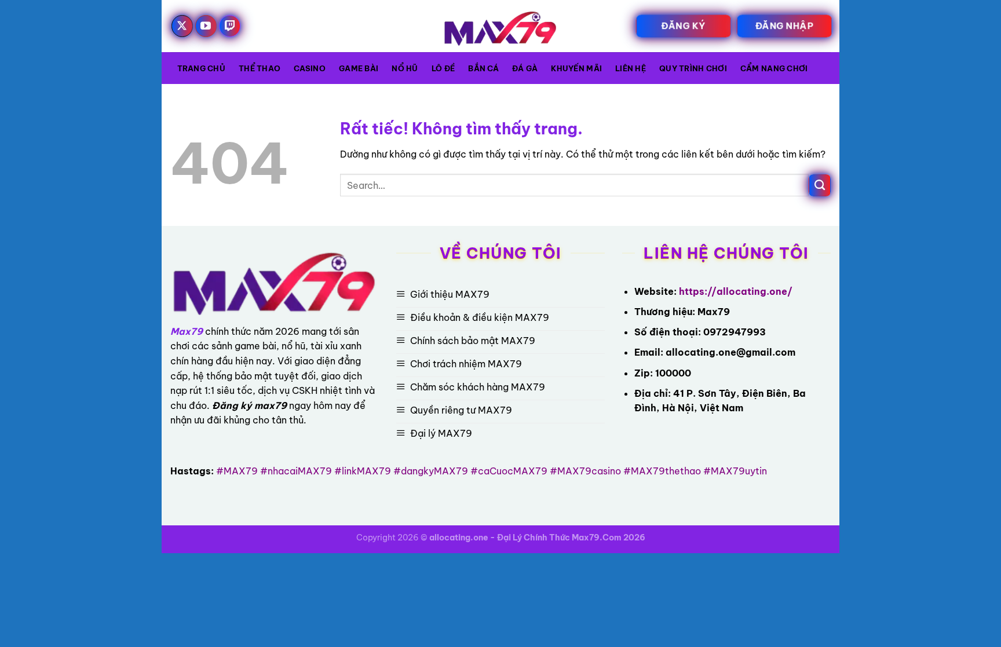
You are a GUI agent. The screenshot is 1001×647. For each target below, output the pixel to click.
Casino (310, 68)
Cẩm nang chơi (774, 68)
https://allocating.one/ (735, 291)
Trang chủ (201, 68)
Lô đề (443, 68)
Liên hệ (630, 68)
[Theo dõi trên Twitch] (230, 26)
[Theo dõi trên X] (182, 26)
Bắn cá (483, 68)
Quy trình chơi (693, 68)
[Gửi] (820, 185)
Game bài (358, 68)
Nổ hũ (405, 68)
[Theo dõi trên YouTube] (206, 26)
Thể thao (259, 68)
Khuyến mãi (576, 68)
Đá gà (525, 68)
